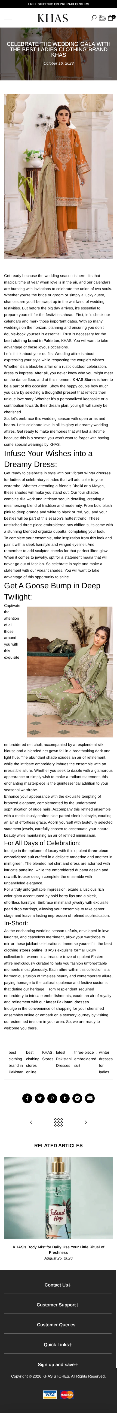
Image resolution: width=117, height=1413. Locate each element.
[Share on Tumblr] (65, 1098)
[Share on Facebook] (27, 1098)
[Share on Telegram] (77, 1098)
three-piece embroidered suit (85, 1059)
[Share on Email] (90, 1098)
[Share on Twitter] (40, 1098)
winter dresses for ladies (106, 1062)
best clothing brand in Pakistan (16, 1062)
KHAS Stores (47, 1055)
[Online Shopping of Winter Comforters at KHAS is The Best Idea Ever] (31, 1123)
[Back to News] (58, 1123)
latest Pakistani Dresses (64, 1059)
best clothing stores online (32, 1062)
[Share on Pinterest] (52, 1098)
